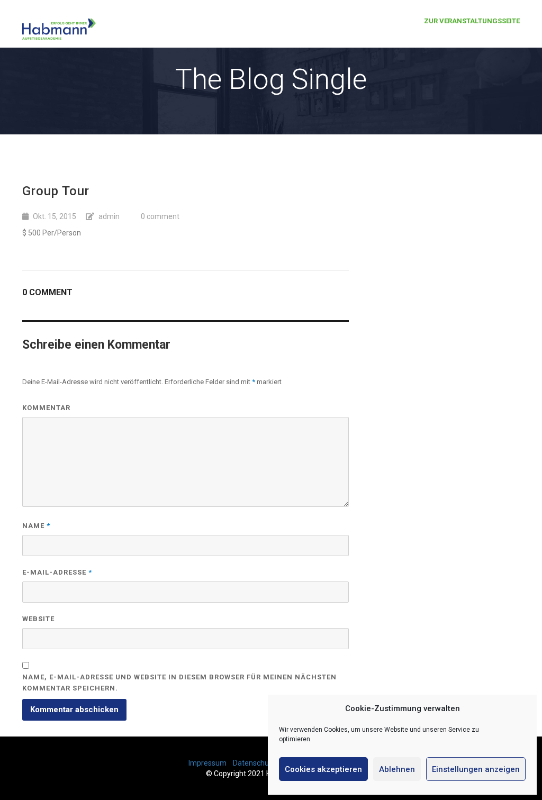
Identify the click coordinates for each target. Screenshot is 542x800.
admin (109, 216)
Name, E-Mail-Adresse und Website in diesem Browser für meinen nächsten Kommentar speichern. (179, 682)
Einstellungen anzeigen (476, 769)
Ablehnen (397, 769)
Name (36, 526)
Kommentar (46, 408)
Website (38, 619)
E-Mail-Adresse (57, 572)
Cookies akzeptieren (323, 769)
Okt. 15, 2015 (54, 216)
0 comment (160, 216)
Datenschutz (254, 763)
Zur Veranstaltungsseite (472, 21)
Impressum (207, 763)
